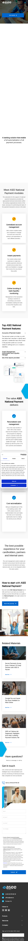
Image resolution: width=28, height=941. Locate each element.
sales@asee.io (6, 865)
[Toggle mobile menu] (25, 2)
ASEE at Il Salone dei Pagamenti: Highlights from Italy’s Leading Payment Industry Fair (12, 734)
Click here (5, 862)
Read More (7, 674)
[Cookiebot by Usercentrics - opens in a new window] (20, 455)
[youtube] (6, 910)
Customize (13, 485)
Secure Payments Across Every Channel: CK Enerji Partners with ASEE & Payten (13, 666)
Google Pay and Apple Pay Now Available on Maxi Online (12, 700)
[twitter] (3, 910)
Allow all (14, 481)
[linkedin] (9, 910)
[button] (14, 333)
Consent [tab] (5, 458)
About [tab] (22, 458)
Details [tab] (14, 458)
